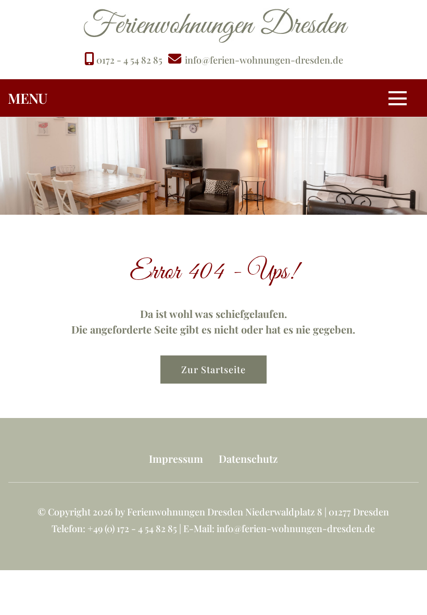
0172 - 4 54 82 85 (128, 60)
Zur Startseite (213, 369)
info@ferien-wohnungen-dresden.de (264, 60)
